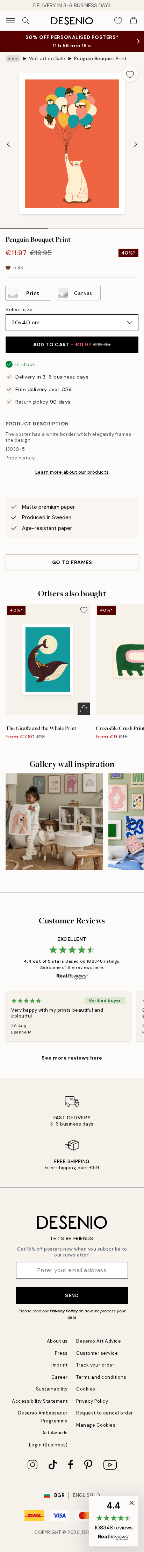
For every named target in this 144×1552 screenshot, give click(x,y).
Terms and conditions (101, 1377)
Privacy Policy (64, 1311)
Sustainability (52, 1389)
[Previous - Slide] (8, 144)
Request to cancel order (104, 1413)
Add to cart (71, 344)
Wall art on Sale (47, 58)
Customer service (97, 1353)
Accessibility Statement (40, 1401)
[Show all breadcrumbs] (13, 58)
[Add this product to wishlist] (130, 74)
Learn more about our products (72, 472)
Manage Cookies (95, 1425)
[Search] (26, 21)
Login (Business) (48, 1445)
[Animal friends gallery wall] (54, 821)
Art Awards (55, 1433)
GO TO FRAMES (72, 562)
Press (61, 1353)
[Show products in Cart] (133, 21)
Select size (19, 309)
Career (59, 1377)
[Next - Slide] (135, 144)
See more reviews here (72, 1058)
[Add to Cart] (84, 709)
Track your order (95, 1365)
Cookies (85, 1389)
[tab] (24, 226)
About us (57, 1341)
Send (72, 1295)
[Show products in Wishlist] (118, 21)
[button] (113, 1521)
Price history (20, 458)
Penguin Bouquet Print (100, 58)
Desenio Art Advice (98, 1341)
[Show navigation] (10, 21)
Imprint (59, 1365)
